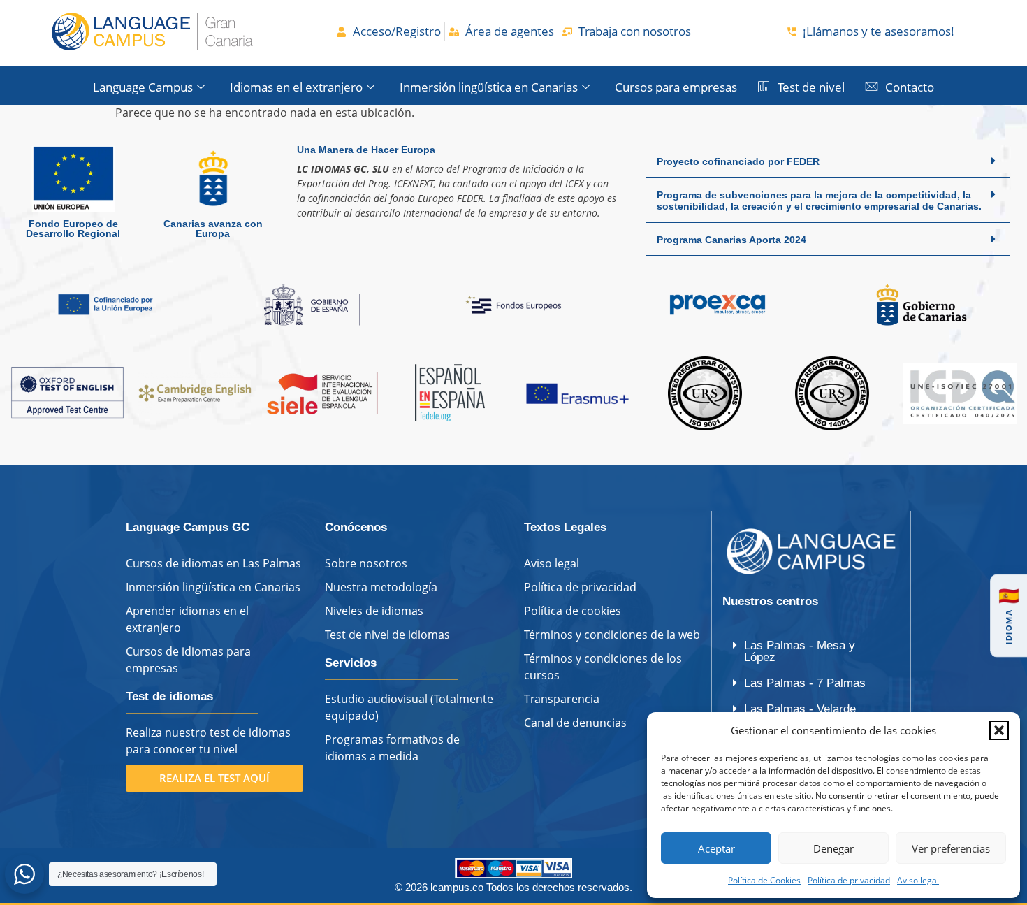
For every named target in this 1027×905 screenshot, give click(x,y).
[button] (999, 730)
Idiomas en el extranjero (296, 87)
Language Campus (143, 87)
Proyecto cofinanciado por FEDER (738, 161)
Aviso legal (918, 880)
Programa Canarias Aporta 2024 (731, 239)
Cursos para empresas (676, 87)
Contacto (909, 87)
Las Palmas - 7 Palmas (805, 683)
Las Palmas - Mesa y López (799, 651)
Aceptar (716, 848)
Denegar (833, 848)
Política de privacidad (849, 880)
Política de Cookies (764, 880)
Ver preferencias (951, 848)
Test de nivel (811, 87)
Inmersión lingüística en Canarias (489, 87)
